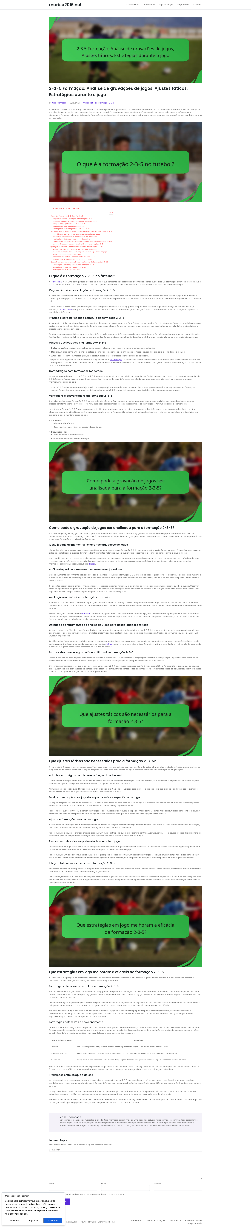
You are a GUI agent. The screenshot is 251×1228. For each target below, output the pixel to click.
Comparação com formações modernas (68, 226)
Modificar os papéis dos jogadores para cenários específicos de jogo (80, 252)
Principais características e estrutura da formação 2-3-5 (75, 221)
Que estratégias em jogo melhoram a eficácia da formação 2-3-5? (79, 262)
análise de (85, 613)
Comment (54, 1150)
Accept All (52, 1220)
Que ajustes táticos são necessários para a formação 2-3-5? (76, 247)
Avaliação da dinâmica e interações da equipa (71, 239)
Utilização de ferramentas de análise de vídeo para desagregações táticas (82, 241)
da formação (66, 309)
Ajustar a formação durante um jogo (67, 254)
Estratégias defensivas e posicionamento (69, 267)
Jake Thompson (59, 103)
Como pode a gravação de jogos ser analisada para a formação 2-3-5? (81, 231)
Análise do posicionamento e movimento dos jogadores (75, 236)
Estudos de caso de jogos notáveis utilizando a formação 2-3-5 (78, 244)
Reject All (33, 1220)
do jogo (92, 564)
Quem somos (136, 1220)
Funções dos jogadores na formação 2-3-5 (70, 224)
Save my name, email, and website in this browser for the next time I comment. (87, 1194)
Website (157, 1184)
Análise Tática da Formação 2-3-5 (98, 103)
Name (52, 1184)
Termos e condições (155, 1220)
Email (104, 1184)
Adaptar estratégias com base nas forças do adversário (75, 249)
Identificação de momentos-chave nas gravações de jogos (76, 234)
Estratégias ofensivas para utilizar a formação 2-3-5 (73, 265)
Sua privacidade (194, 1223)
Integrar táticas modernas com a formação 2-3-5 (72, 259)
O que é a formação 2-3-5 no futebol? (66, 216)
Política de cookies (193, 1220)
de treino (109, 644)
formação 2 (56, 282)
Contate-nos (175, 1220)
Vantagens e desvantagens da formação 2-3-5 (71, 229)
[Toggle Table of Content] (110, 212)
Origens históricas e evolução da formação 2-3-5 (72, 219)
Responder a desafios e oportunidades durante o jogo (74, 257)
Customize (14, 1220)
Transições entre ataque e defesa (66, 269)
